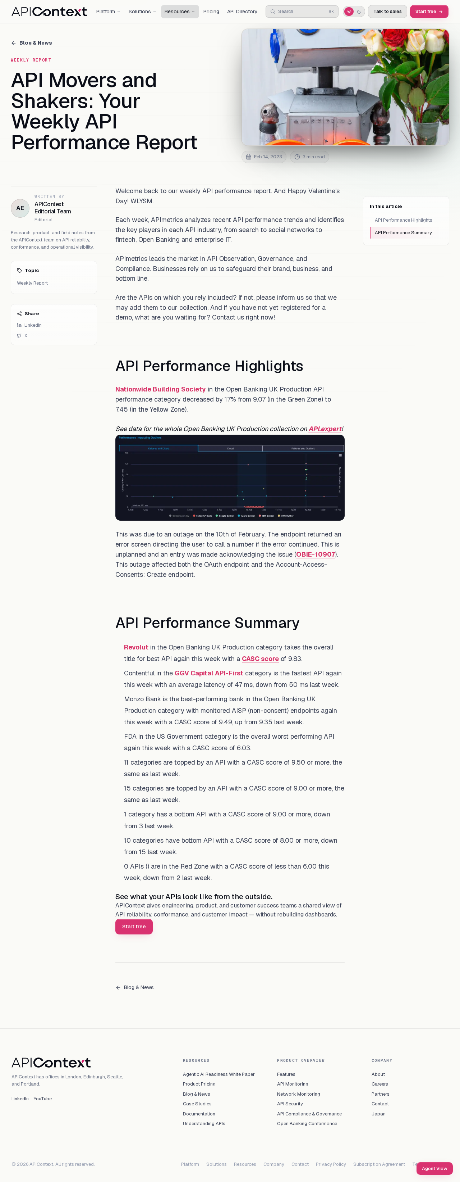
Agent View (434, 1168)
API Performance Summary (403, 233)
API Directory (242, 11)
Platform (190, 1164)
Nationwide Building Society (160, 389)
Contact (380, 1104)
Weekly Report (32, 283)
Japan (379, 1114)
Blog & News (35, 43)
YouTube (43, 1099)
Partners (381, 1094)
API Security (290, 1104)
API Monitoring (292, 1084)
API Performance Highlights (403, 220)
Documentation (199, 1114)
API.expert (324, 429)
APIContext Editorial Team (52, 207)
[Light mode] (349, 11)
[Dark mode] (359, 11)
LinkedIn (33, 325)
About (378, 1074)
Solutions (216, 1164)
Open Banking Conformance (307, 1123)
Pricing (211, 11)
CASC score (260, 659)
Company (273, 1164)
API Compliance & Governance (309, 1114)
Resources (245, 1164)
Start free (425, 11)
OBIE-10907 (315, 554)
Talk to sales (387, 11)
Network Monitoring (298, 1094)
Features (286, 1074)
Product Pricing (199, 1084)
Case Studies (197, 1104)
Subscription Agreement (379, 1164)
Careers (380, 1084)
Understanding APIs (204, 1123)
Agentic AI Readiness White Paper (219, 1074)
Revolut (136, 647)
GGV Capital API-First (209, 673)
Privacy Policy (331, 1164)
